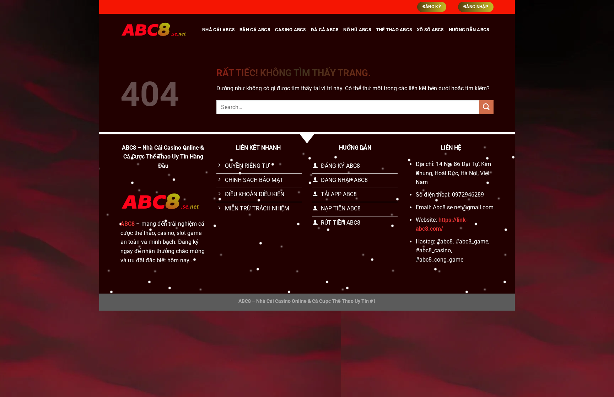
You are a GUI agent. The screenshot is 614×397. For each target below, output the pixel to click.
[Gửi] (486, 107)
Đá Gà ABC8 (325, 29)
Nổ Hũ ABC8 (357, 29)
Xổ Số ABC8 (430, 29)
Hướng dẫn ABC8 (469, 29)
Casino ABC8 (290, 29)
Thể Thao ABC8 (394, 29)
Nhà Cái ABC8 (218, 29)
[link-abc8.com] (156, 29)
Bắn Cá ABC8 (254, 29)
